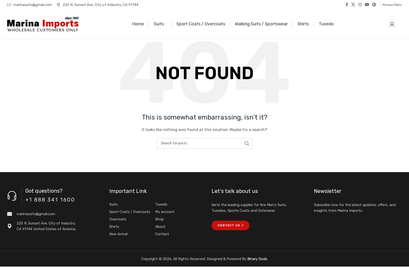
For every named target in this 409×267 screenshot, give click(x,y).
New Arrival (118, 234)
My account (165, 212)
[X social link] (353, 4)
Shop (159, 219)
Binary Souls (257, 259)
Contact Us (229, 225)
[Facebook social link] (347, 4)
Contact (162, 234)
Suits (113, 204)
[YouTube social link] (367, 4)
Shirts (114, 226)
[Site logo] (43, 24)
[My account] (392, 24)
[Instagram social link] (360, 4)
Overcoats (117, 219)
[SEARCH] (246, 143)
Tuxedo (161, 204)
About (160, 226)
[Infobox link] (51, 214)
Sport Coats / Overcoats (129, 212)
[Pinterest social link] (374, 4)
